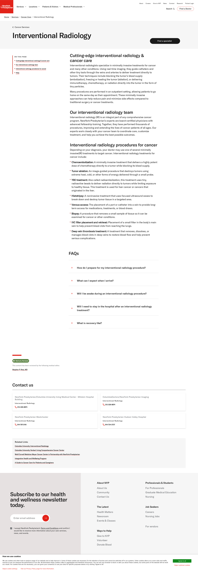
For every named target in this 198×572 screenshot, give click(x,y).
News (165, 3)
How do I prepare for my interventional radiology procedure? (111, 267)
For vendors (151, 526)
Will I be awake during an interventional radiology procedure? (112, 293)
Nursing (149, 496)
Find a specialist (164, 41)
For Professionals (154, 488)
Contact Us (103, 496)
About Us (102, 488)
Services (15, 17)
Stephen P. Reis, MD (19, 370)
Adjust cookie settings (9, 569)
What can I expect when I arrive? (95, 280)
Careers (148, 3)
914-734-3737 (110, 425)
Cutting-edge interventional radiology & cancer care (32, 61)
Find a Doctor (185, 9)
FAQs (17, 73)
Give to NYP (157, 3)
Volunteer (102, 540)
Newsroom (103, 516)
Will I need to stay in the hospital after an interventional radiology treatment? (114, 308)
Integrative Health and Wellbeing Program (30, 458)
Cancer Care (26, 17)
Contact (171, 3)
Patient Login (189, 3)
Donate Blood (104, 544)
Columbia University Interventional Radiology (32, 446)
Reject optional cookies (182, 565)
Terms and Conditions (50, 528)
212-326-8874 (22, 407)
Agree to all (182, 561)
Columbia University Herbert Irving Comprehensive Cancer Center (39, 450)
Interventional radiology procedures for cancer (31, 69)
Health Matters (105, 511)
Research (180, 3)
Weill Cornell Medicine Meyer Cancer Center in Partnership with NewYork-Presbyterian (47, 454)
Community (103, 492)
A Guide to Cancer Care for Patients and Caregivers (34, 463)
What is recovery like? (89, 323)
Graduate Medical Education (160, 492)
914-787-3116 (21, 425)
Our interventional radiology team (27, 65)
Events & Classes (106, 520)
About (141, 3)
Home (6, 17)
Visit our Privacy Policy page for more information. (37, 569)
